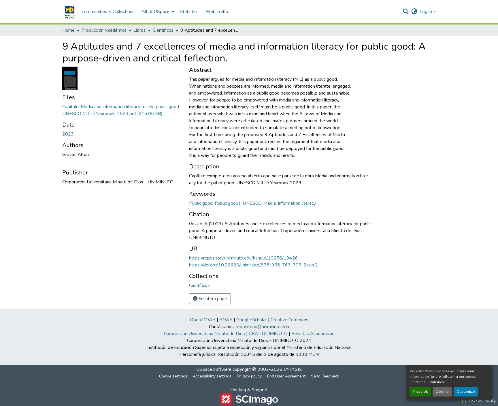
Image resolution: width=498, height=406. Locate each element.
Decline (442, 391)
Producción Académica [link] (104, 30)
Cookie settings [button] (173, 376)
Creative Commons (289, 320)
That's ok (420, 391)
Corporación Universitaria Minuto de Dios (204, 333)
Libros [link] (139, 30)
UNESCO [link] (252, 203)
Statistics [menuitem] (189, 11)
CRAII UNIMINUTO (268, 333)
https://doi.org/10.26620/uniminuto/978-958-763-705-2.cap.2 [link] (253, 265)
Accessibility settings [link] (212, 376)
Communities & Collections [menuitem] (108, 11)
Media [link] (269, 203)
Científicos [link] (163, 30)
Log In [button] (426, 11)
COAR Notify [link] (482, 400)
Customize (466, 391)
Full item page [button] (212, 299)
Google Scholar (251, 320)
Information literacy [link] (297, 203)
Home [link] (68, 30)
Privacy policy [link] (249, 376)
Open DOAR (203, 320)
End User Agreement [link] (286, 376)
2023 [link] (68, 134)
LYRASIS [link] (293, 369)
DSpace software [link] (213, 369)
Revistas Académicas (312, 333)
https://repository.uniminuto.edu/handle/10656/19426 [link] (243, 258)
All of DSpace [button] (155, 11)
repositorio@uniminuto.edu (262, 327)
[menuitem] (157, 11)
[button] (69, 11)
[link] (122, 110)
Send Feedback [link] (325, 376)
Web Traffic (217, 11)
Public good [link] (201, 203)
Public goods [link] (228, 203)
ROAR (226, 320)
